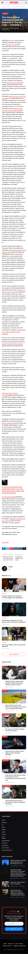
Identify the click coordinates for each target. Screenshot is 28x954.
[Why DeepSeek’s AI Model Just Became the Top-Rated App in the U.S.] (5, 862)
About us (11, 943)
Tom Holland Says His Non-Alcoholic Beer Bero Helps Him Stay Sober (15, 802)
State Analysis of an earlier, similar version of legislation (14, 332)
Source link (5, 542)
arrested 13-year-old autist (14, 82)
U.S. (3, 666)
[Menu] (2, 2)
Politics (5, 13)
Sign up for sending (12, 44)
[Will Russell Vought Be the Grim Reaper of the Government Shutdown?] (14, 609)
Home (3, 820)
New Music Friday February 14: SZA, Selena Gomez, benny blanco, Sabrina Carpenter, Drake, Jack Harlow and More (18, 873)
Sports (3, 832)
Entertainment (7, 785)
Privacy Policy (7, 945)
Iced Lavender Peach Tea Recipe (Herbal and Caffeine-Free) (7, 558)
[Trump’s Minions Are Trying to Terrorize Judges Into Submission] (14, 585)
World (3, 827)
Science (5, 690)
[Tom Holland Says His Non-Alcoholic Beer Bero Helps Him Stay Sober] (14, 792)
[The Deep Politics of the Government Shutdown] (14, 634)
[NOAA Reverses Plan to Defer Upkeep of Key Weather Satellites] (14, 742)
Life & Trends (6, 714)
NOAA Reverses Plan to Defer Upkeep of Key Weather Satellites (14, 753)
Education (5, 760)
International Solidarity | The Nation (19, 558)
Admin (10, 566)
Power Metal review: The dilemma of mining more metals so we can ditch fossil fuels (15, 706)
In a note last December (9, 496)
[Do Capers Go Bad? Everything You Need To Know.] (14, 720)
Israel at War (5, 845)
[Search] (26, 2)
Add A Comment (14, 654)
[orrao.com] (14, 2)
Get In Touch (19, 943)
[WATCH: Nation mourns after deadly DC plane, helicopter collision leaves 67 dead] (14, 672)
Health (3, 838)
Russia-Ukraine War (7, 850)
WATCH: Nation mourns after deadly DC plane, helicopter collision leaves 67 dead (14, 683)
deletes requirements (8, 423)
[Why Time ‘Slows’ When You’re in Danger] (5, 884)
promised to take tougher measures (12, 344)
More (3, 836)
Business (4, 822)
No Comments (14, 28)
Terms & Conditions (19, 945)
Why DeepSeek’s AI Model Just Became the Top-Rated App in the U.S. (18, 862)
